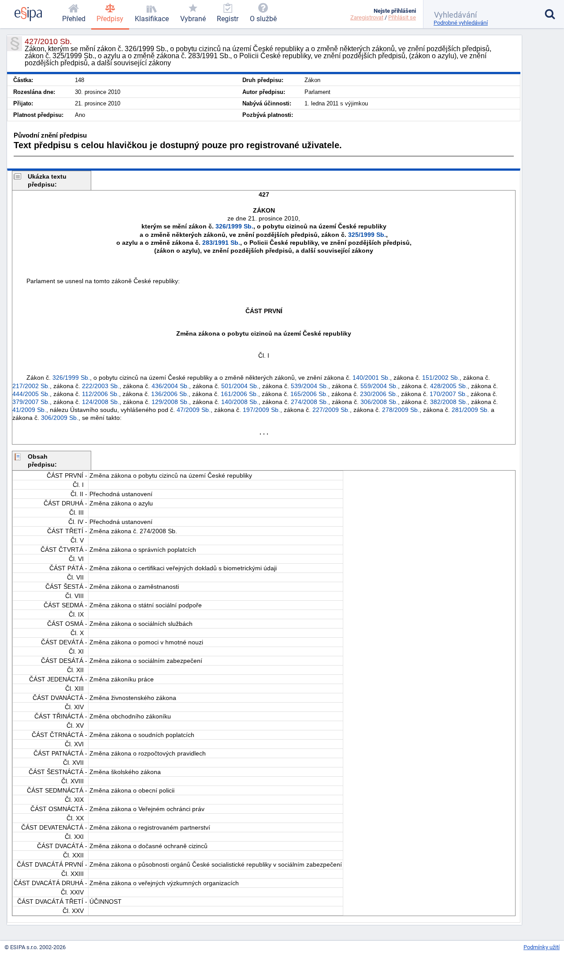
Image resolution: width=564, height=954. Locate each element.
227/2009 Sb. (331, 409)
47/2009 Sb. (194, 409)
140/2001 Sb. (371, 377)
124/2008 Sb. (100, 401)
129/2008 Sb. (170, 401)
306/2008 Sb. (379, 401)
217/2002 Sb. (31, 385)
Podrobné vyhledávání (461, 22)
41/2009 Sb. (29, 409)
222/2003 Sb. (100, 385)
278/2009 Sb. (400, 409)
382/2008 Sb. (449, 401)
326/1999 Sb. (234, 226)
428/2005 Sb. (449, 385)
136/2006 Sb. (170, 393)
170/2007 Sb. (448, 393)
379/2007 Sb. (31, 401)
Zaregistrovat (366, 17)
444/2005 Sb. (31, 393)
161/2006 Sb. (239, 393)
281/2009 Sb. (470, 409)
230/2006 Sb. (378, 393)
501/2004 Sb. (240, 385)
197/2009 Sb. (261, 409)
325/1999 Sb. (367, 234)
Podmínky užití (541, 947)
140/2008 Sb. (240, 401)
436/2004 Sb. (170, 385)
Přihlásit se (402, 17)
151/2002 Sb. (441, 377)
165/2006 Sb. (309, 393)
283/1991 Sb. (221, 242)
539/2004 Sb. (309, 385)
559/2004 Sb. (379, 385)
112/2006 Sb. (100, 393)
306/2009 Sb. (59, 417)
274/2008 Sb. (309, 401)
